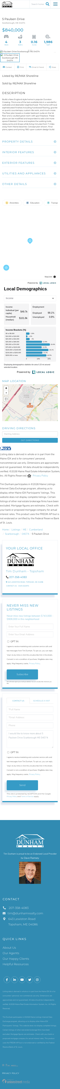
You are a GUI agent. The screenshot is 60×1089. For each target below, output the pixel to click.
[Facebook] (7, 980)
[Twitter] (30, 980)
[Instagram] (37, 980)
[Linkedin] (14, 980)
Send (22, 785)
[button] (47, 4)
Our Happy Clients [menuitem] (16, 958)
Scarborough (12, 534)
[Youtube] (22, 980)
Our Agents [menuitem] (11, 953)
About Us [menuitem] (9, 947)
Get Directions (30, 440)
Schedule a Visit (41, 701)
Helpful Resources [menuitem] (16, 964)
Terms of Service (27, 796)
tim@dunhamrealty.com (25, 913)
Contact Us (11, 586)
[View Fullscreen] (6, 399)
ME (24, 529)
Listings (16, 529)
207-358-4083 (18, 577)
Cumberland (36, 529)
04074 (25, 534)
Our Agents (23, 586)
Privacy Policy (40, 475)
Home (5, 529)
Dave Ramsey (31, 858)
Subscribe (22, 674)
